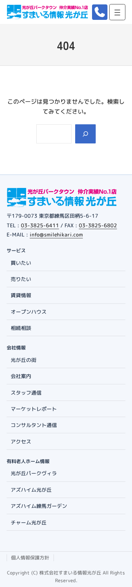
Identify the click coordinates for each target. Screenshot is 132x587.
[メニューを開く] (117, 12)
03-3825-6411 (40, 225)
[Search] (85, 133)
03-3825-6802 (98, 225)
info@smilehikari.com (56, 234)
